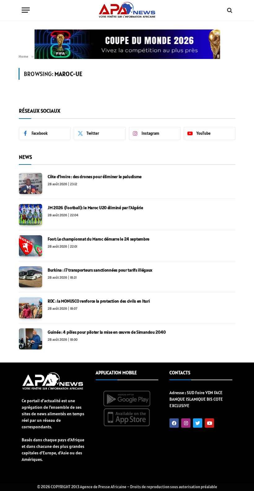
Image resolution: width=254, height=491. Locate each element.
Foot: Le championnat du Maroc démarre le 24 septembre (98, 239)
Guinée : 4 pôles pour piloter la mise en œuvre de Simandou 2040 (106, 332)
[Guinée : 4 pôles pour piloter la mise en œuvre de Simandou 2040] (30, 338)
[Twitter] (197, 423)
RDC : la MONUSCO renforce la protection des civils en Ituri (99, 301)
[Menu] (26, 10)
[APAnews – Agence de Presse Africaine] (126, 10)
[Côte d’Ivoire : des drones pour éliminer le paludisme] (30, 183)
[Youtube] (209, 423)
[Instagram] (185, 423)
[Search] (229, 10)
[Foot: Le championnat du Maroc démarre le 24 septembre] (30, 245)
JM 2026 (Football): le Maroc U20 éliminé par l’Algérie (95, 207)
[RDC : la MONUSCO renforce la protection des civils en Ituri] (30, 307)
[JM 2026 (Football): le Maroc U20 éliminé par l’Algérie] (30, 214)
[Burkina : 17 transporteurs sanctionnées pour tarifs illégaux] (30, 276)
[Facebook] (174, 423)
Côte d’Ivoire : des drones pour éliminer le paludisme (95, 176)
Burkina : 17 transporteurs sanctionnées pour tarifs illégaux (100, 270)
